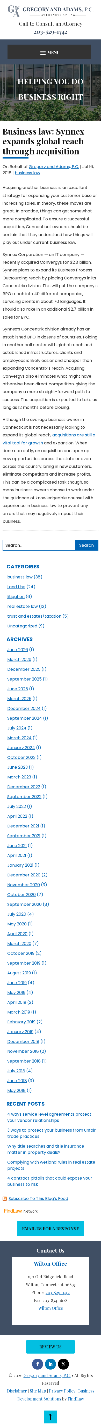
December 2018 (23, 1041)
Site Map (38, 1391)
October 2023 (21, 757)
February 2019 (21, 1022)
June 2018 (17, 1081)
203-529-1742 (50, 31)
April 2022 (17, 816)
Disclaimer (17, 1391)
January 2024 (21, 748)
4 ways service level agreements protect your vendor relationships (49, 1117)
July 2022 (16, 806)
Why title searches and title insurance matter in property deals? (45, 1149)
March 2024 (19, 738)
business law (27, 173)
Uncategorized (22, 626)
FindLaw (76, 1399)
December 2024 (24, 708)
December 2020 (23, 875)
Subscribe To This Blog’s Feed (38, 1198)
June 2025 (17, 689)
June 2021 (17, 846)
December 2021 (23, 826)
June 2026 (17, 650)
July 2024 (16, 728)
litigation (16, 597)
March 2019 (18, 1012)
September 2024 (24, 718)
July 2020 (16, 914)
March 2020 (19, 944)
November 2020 (23, 885)
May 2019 (16, 993)
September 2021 (23, 836)
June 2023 (17, 767)
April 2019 (16, 1002)
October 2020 (21, 895)
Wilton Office (50, 1308)
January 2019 (20, 1032)
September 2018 (24, 1061)
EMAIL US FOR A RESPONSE (50, 1228)
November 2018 (23, 1051)
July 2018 (16, 1071)
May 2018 (16, 1090)
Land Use (16, 587)
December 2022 (23, 787)
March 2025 (19, 699)
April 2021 (16, 855)
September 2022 (24, 797)
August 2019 (19, 973)
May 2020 (17, 924)
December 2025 (23, 669)
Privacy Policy (62, 1391)
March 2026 (19, 659)
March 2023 (19, 777)
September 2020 (24, 904)
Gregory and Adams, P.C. (54, 167)
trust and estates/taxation (34, 616)
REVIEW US (50, 1346)
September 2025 (24, 679)
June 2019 (17, 983)
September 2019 (23, 963)
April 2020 (17, 934)
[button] (49, 52)
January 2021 (20, 865)
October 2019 (20, 953)
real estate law (22, 606)
